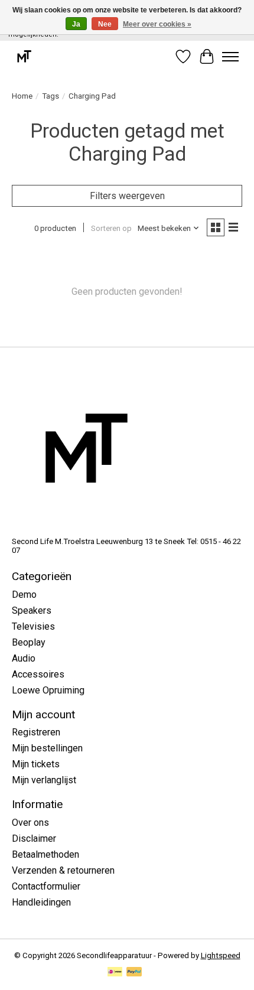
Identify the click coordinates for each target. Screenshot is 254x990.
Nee (105, 24)
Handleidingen (41, 902)
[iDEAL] (115, 972)
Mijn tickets (36, 764)
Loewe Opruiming (48, 690)
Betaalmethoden (45, 854)
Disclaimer (34, 838)
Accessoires (38, 674)
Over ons (30, 822)
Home (22, 96)
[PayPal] (134, 972)
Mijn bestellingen (47, 748)
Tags (50, 96)
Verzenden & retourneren (63, 870)
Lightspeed (220, 955)
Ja (76, 24)
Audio (23, 658)
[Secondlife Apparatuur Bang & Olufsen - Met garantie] (24, 56)
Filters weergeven (127, 195)
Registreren (36, 732)
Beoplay (28, 642)
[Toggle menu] (230, 57)
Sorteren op (111, 228)
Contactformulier (46, 886)
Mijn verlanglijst (44, 780)
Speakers (31, 610)
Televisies (33, 626)
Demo (24, 594)
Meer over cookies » (157, 24)
